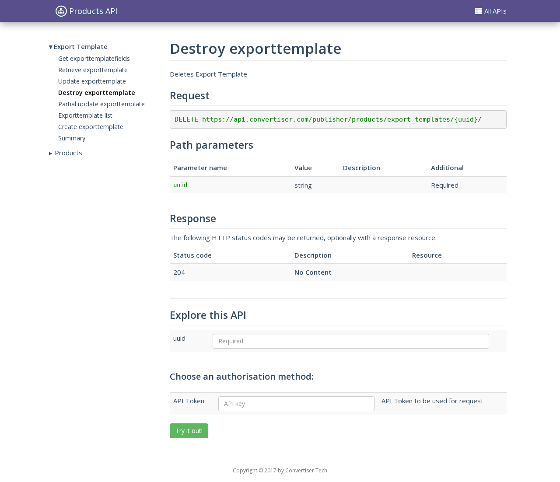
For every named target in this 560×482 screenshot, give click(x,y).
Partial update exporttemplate (101, 104)
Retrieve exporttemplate (93, 70)
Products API (93, 11)
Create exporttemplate (90, 126)
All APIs (495, 11)
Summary (71, 138)
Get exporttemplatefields (94, 58)
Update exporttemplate (92, 81)
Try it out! (189, 430)
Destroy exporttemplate (96, 92)
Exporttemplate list (85, 115)
